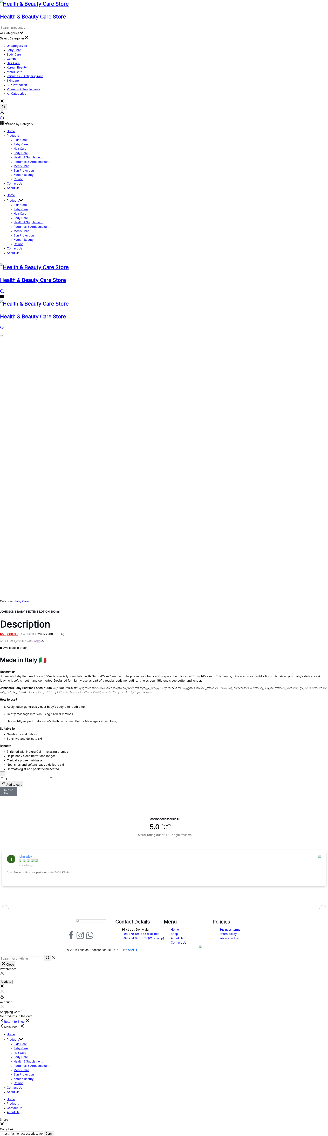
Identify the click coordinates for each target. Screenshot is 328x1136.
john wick (25, 856)
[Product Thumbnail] (1, 335)
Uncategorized (17, 46)
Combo (12, 58)
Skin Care (20, 140)
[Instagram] (80, 935)
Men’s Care (14, 72)
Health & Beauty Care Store (33, 16)
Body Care (14, 54)
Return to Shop (14, 1021)
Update (6, 981)
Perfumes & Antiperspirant (25, 76)
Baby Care (14, 50)
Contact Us (14, 183)
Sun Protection (17, 85)
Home (11, 131)
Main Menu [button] (12, 1027)
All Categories (16, 93)
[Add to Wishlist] (2, 773)
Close (9, 964)
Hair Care (13, 63)
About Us (13, 188)
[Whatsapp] (89, 935)
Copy (49, 1133)
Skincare (13, 80)
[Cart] (2, 118)
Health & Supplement (28, 157)
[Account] (2, 113)
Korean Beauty (17, 67)
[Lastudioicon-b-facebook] (71, 935)
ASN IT (132, 950)
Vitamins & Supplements (23, 89)
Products (13, 135)
